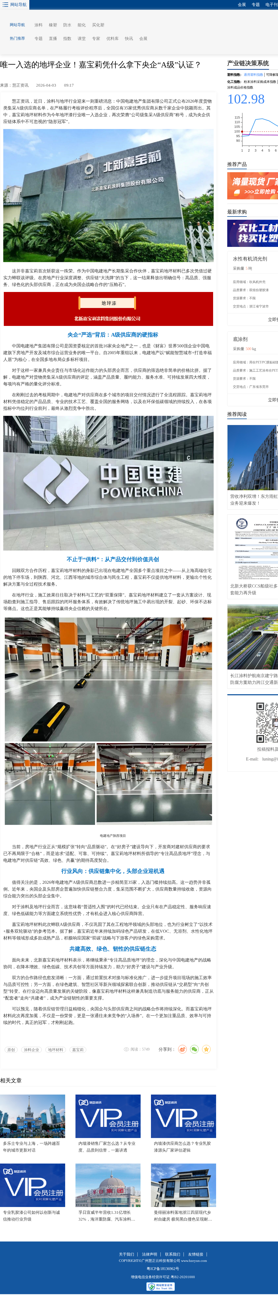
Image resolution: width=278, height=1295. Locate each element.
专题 (38, 38)
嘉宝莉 (78, 1050)
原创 (11, 1050)
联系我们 (172, 1254)
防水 (67, 25)
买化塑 (98, 25)
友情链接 (195, 1254)
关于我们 (126, 1254)
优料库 (112, 38)
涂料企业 (31, 1050)
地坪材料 (55, 1050)
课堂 (82, 38)
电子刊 (272, 4)
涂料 (38, 25)
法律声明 (149, 1254)
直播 (53, 38)
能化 (82, 25)
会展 (143, 38)
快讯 (129, 38)
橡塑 (53, 25)
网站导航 (18, 4)
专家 (96, 38)
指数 (67, 38)
